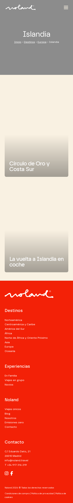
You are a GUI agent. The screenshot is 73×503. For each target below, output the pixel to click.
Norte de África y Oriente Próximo (26, 338)
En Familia (11, 375)
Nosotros (10, 418)
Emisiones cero (14, 422)
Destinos (29, 42)
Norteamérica (13, 320)
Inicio (17, 42)
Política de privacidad (42, 493)
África (8, 333)
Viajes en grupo (14, 380)
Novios (9, 384)
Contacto (11, 427)
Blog (7, 413)
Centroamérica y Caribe (20, 324)
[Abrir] (66, 7)
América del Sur (15, 329)
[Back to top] (63, 484)
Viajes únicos (13, 409)
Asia (7, 342)
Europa (42, 42)
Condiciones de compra (17, 493)
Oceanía (10, 351)
